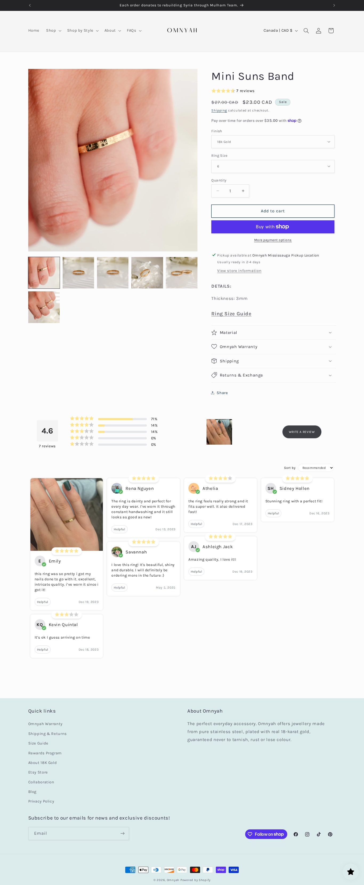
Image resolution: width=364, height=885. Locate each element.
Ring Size (219, 155)
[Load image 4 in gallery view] (147, 273)
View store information (239, 270)
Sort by (290, 468)
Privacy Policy (41, 801)
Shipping (219, 110)
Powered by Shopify (195, 880)
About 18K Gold (42, 762)
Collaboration (41, 782)
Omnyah (173, 880)
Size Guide (38, 743)
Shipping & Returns (47, 733)
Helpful (42, 602)
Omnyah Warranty (45, 724)
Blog (32, 791)
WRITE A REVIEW (302, 432)
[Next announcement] (334, 5)
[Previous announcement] (30, 5)
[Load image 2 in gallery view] (78, 273)
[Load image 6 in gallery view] (44, 307)
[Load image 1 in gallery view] (44, 273)
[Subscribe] (122, 833)
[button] (53, 30)
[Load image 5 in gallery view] (181, 273)
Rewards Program (45, 753)
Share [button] (222, 392)
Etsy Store (38, 772)
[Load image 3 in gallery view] (113, 273)
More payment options (273, 240)
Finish (216, 131)
